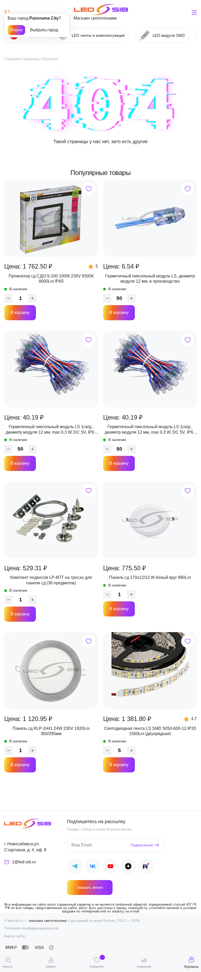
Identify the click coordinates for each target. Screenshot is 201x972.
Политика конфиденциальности (31, 928)
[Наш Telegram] (75, 867)
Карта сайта (14, 936)
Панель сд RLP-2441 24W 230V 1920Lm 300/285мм (51, 731)
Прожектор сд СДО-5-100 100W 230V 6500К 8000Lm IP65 (51, 278)
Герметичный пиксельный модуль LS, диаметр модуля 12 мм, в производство (150, 278)
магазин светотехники (48, 920)
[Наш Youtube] (110, 867)
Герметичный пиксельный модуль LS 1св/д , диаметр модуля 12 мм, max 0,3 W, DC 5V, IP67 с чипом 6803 (51, 429)
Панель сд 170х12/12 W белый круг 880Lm (150, 577)
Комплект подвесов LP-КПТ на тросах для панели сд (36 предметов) (51, 580)
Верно (16, 30)
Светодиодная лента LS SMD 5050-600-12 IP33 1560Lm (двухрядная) (150, 731)
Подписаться (142, 845)
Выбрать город (44, 30)
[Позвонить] (7, 12)
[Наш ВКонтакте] (92, 867)
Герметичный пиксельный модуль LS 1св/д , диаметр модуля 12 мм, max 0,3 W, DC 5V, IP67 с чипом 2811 (150, 429)
